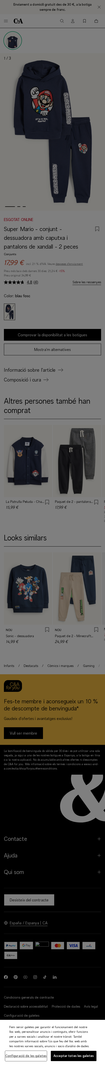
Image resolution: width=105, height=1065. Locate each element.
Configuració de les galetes (26, 1056)
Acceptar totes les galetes (73, 1056)
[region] (52, 1042)
